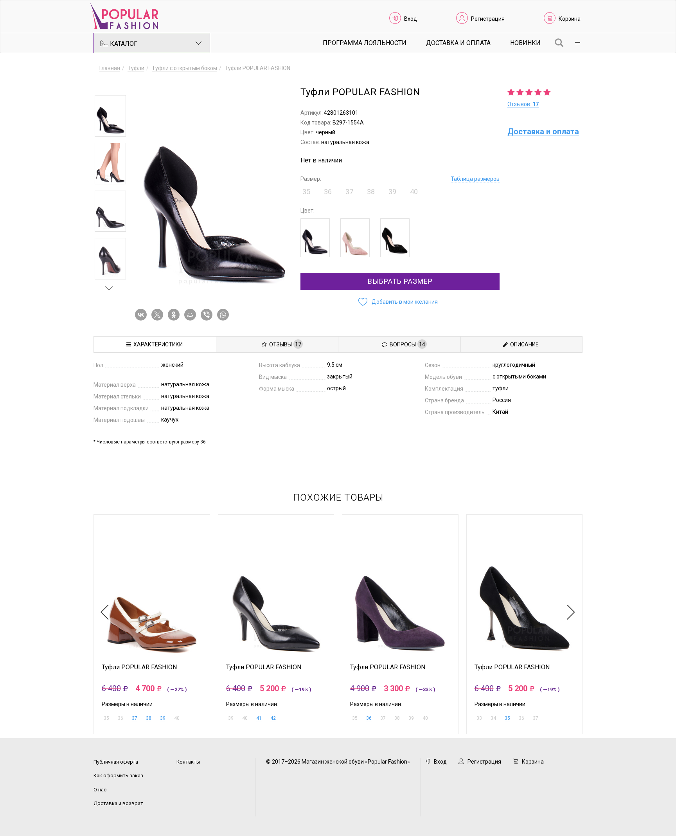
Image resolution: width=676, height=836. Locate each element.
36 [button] (328, 191)
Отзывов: (523, 104)
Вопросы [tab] (406, 344)
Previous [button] (109, 83)
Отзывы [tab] (284, 344)
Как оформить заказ (118, 775)
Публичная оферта (115, 762)
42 (273, 718)
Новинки (525, 43)
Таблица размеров (475, 179)
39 (162, 718)
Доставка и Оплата (458, 43)
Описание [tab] (523, 344)
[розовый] (355, 237)
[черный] (315, 237)
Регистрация (488, 19)
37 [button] (349, 191)
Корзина (570, 19)
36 (369, 718)
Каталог (122, 43)
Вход (410, 19)
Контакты (188, 762)
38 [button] (371, 191)
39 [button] (392, 191)
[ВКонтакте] (142, 315)
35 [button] (306, 191)
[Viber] (208, 315)
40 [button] (414, 191)
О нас (99, 790)
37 (134, 718)
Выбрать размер (400, 281)
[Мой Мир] (191, 315)
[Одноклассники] (175, 315)
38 (148, 718)
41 (259, 718)
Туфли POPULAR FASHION (139, 667)
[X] (158, 315)
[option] (110, 116)
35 (507, 718)
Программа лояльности (364, 43)
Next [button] (109, 288)
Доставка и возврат (118, 803)
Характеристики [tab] (157, 344)
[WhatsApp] (224, 315)
